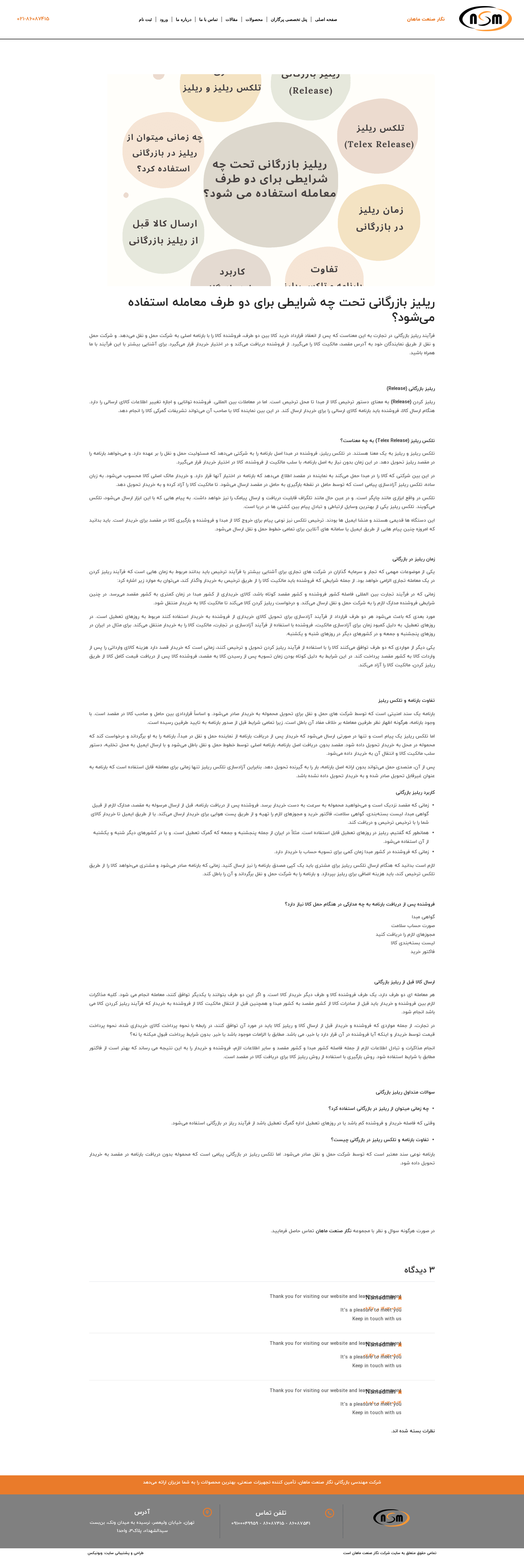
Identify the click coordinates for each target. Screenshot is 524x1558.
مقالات (232, 19)
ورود (164, 19)
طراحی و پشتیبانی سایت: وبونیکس (115, 1553)
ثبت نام (145, 19)
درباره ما (183, 19)
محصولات (254, 19)
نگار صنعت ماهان (426, 19)
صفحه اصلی (326, 19)
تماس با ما (208, 19)
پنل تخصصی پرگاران (289, 19)
